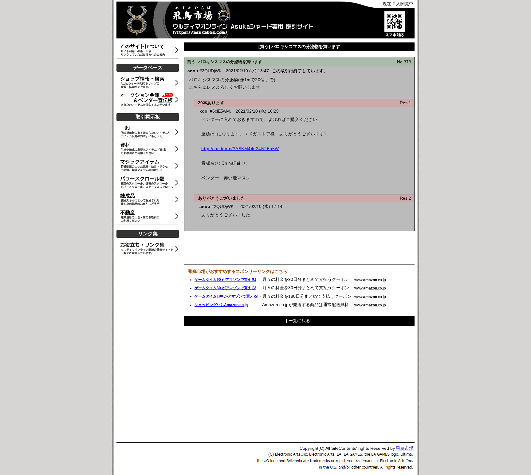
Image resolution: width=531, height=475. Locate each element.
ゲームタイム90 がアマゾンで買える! (225, 279)
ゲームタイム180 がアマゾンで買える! (226, 296)
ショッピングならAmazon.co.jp (221, 305)
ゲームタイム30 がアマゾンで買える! (225, 288)
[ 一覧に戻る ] (299, 320)
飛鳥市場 (404, 448)
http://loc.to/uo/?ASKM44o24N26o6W (240, 148)
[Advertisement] (148, 350)
